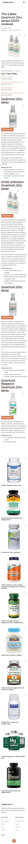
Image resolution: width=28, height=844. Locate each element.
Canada (17, 824)
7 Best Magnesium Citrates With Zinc (13, 757)
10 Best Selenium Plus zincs (11, 485)
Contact (3, 830)
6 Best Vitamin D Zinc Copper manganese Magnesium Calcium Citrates (13, 586)
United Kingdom (20, 821)
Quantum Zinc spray (7, 76)
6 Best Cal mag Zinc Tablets (11, 655)
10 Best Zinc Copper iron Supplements (10, 723)
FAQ (2, 827)
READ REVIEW (8, 79)
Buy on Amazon (7, 129)
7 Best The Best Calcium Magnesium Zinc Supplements (12, 621)
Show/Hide (17, 71)
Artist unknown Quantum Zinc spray (11, 82)
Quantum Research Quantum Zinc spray (12, 93)
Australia (17, 827)
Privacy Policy (5, 821)
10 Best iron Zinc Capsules (10, 552)
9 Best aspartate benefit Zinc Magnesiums (11, 519)
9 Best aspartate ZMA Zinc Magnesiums (11, 791)
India (16, 830)
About (3, 824)
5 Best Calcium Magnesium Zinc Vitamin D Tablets (13, 688)
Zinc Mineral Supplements (14, 30)
